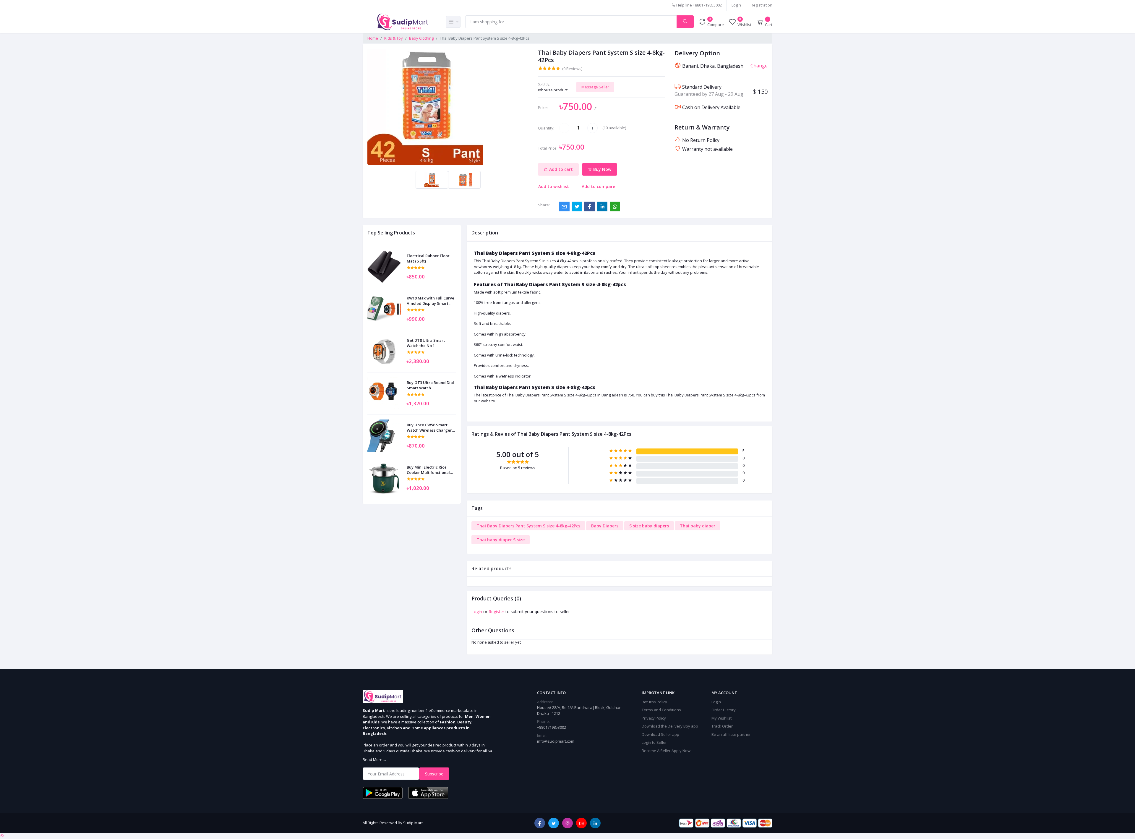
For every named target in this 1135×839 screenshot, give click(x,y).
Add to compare (598, 186)
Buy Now (601, 169)
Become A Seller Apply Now (666, 750)
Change (759, 65)
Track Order (722, 726)
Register (496, 611)
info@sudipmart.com (555, 741)
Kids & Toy (393, 38)
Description (484, 232)
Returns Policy (654, 701)
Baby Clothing (421, 38)
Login (736, 5)
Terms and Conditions (661, 709)
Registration (761, 5)
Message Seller (595, 87)
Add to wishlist (553, 186)
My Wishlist (721, 718)
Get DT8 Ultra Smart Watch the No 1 (426, 343)
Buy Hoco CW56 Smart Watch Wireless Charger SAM (429, 427)
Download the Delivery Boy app (670, 726)
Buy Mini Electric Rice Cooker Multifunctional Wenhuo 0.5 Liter (428, 469)
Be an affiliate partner (731, 734)
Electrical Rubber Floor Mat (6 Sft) (428, 258)
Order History (723, 709)
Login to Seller (654, 742)
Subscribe (434, 774)
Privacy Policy (654, 718)
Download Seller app (660, 734)
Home (372, 38)
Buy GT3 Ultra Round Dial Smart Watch (430, 385)
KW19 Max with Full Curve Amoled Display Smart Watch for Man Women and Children (430, 300)
